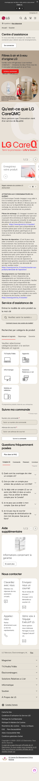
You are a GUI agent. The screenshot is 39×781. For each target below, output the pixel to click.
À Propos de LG (9, 697)
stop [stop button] (33, 187)
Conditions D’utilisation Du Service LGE (16, 716)
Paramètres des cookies (10, 726)
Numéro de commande (14, 418)
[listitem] (15, 186)
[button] (21, 18)
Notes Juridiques (27, 726)
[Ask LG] (34, 770)
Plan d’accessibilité (14, 729)
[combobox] (19, 317)
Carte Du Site (7, 712)
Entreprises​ (33, 13)
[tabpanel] (19, 493)
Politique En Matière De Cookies (13, 722)
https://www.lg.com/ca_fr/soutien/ (22, 224)
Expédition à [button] (13, 23)
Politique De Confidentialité (12, 719)
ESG (3, 729)
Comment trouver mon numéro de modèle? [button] (19, 323)
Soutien (5, 691)
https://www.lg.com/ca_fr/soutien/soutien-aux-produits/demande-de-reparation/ (19, 268)
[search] (5, 317)
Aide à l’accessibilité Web (11, 733)
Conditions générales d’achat (12, 736)
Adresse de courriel (13, 427)
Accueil (4, 28)
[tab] (9, 336)
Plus (31, 653)
